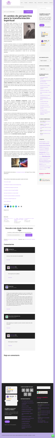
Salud (43, 164)
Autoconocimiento (44, 145)
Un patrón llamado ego (44, 101)
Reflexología (41, 162)
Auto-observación (28, 239)
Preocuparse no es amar (44, 105)
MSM (40, 159)
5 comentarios (29, 11)
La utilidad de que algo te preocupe (11, 187)
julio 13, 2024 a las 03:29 (14, 268)
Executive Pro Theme (11, 435)
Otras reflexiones (7, 201)
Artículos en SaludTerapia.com (10, 198)
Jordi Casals (12, 266)
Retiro (41, 164)
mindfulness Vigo (47, 158)
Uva (43, 167)
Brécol (43, 148)
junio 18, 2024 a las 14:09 (12, 250)
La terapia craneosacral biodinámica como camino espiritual (18, 219)
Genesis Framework (18, 435)
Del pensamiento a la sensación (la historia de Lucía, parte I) (45, 98)
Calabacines (47, 148)
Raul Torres (40, 420)
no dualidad (44, 159)
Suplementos (42, 166)
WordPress (30, 435)
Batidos (40, 147)
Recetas (41, 161)
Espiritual (33, 239)
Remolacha (48, 162)
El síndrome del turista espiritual (27, 409)
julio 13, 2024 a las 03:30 (14, 336)
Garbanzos (44, 154)
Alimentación (42, 141)
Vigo (49, 167)
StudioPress (25, 435)
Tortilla (42, 167)
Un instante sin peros (44, 103)
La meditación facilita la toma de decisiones (12, 184)
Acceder (33, 435)
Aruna (48, 141)
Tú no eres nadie (7, 181)
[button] (50, 45)
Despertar (42, 153)
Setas (45, 164)
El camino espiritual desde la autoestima (12, 195)
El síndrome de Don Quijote (45, 95)
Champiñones (41, 149)
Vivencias (40, 169)
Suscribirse (29, 235)
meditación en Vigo (42, 158)
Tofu (40, 167)
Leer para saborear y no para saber (11, 193)
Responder (8, 259)
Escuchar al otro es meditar (45, 85)
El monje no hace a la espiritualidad (11, 190)
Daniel (41, 127)
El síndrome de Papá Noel (44, 90)
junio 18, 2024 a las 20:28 (12, 287)
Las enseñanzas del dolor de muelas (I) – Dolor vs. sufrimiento (45, 113)
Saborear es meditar (43, 83)
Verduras (45, 167)
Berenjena (44, 147)
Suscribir (41, 25)
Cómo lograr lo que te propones (27, 401)
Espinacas (47, 152)
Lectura (48, 154)
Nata (41, 159)
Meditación (11, 239)
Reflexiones (15, 239)
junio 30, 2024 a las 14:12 (12, 317)
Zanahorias (44, 169)
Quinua (47, 159)
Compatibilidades (46, 149)
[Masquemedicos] (44, 173)
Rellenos (44, 162)
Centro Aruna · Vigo (9, 2)
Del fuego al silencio (43, 110)
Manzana (40, 156)
